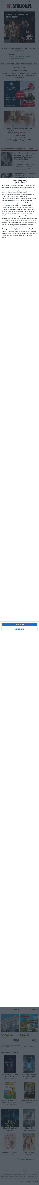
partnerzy (11, 205)
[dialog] (19, 592)
